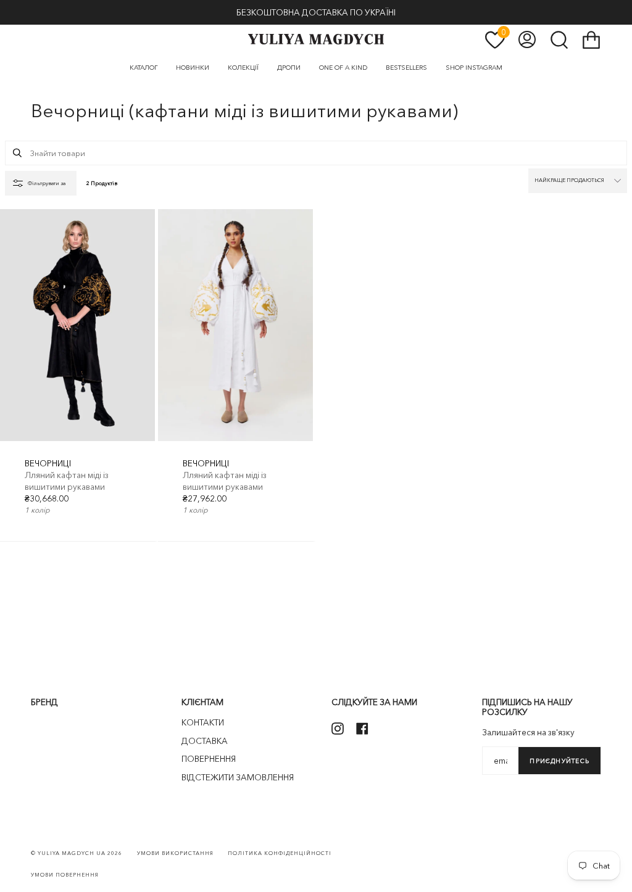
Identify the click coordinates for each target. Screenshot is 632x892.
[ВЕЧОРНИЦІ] (77, 325)
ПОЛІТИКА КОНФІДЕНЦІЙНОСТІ (280, 853)
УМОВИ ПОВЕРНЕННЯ (65, 875)
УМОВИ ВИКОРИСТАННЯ (175, 853)
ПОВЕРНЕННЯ (208, 759)
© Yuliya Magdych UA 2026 (76, 853)
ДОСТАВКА (204, 741)
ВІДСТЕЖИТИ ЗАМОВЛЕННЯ (237, 777)
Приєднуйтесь (559, 761)
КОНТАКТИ (202, 722)
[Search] (17, 153)
